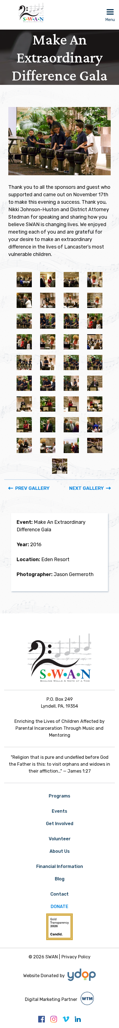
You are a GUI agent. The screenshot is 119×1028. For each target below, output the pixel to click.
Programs (59, 796)
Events (59, 811)
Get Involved (59, 823)
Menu (110, 19)
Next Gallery (86, 488)
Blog (59, 878)
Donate (59, 906)
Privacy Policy (75, 956)
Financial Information (59, 866)
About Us (60, 851)
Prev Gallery (32, 488)
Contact (59, 894)
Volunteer (60, 838)
